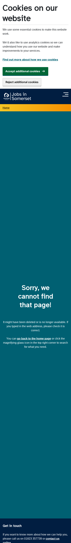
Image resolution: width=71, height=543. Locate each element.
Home (6, 107)
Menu (66, 94)
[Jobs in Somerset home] (17, 96)
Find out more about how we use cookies (30, 59)
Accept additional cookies (22, 71)
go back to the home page (34, 338)
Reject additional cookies (22, 82)
